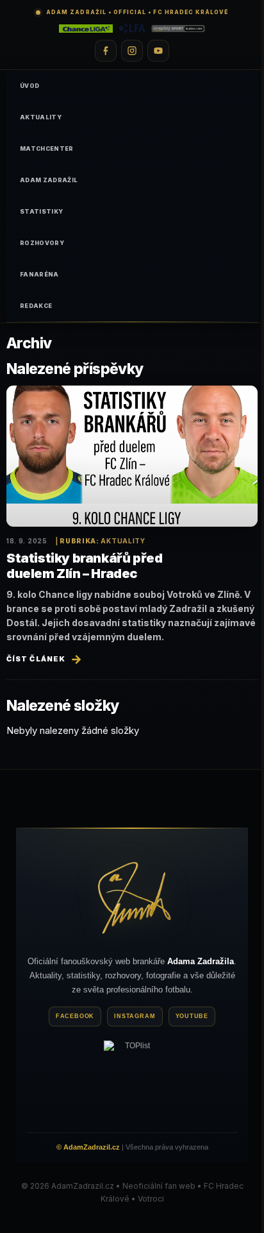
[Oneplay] (178, 28)
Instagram (134, 1016)
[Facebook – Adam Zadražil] (106, 51)
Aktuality (123, 541)
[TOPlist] (132, 1079)
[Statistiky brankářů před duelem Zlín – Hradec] (132, 456)
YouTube (192, 1016)
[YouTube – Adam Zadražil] (158, 51)
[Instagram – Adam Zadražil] (132, 51)
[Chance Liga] (86, 28)
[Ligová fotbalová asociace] (132, 28)
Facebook (75, 1016)
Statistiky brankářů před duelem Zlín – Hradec (84, 565)
